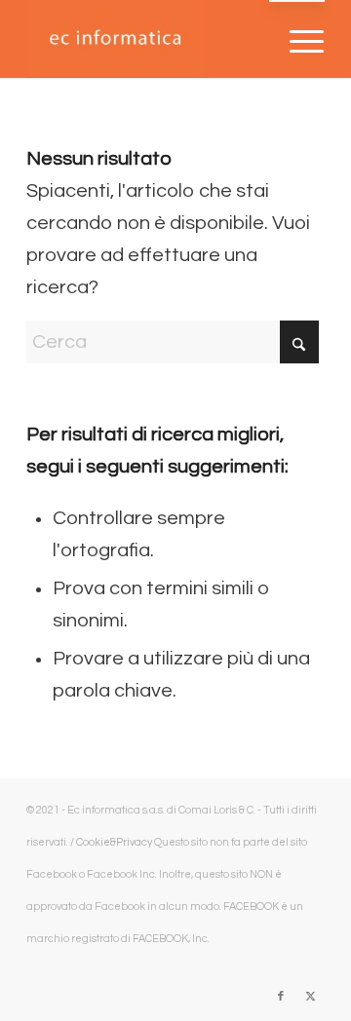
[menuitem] (297, 40)
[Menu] (297, 40)
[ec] (145, 39)
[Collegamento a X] (310, 996)
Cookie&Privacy (114, 842)
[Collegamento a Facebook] (280, 996)
